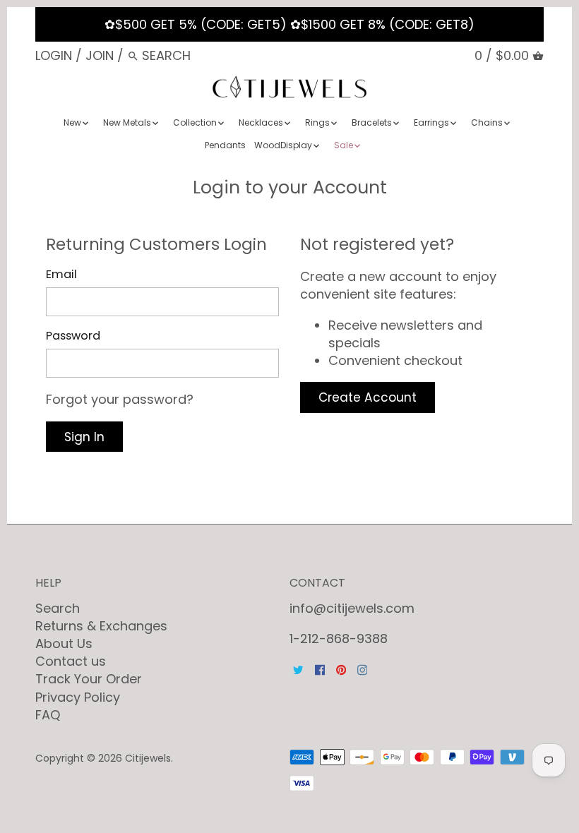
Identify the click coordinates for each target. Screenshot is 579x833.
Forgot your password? (119, 399)
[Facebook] (320, 669)
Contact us (70, 661)
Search (57, 608)
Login (53, 55)
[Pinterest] (341, 669)
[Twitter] (298, 669)
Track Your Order (88, 679)
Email (61, 274)
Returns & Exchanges (101, 626)
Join (99, 55)
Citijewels (148, 758)
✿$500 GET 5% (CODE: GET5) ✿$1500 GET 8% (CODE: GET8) (289, 24)
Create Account (367, 397)
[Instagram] (362, 669)
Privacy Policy (77, 697)
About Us (63, 643)
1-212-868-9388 (339, 638)
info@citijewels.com (352, 608)
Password (73, 335)
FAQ (47, 715)
